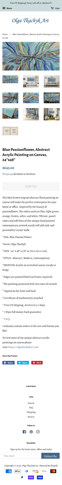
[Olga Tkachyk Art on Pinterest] (31, 432)
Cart (57, 8)
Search (31, 403)
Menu (9, 8)
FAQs (7, 319)
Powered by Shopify (48, 465)
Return (31, 416)
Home (5, 34)
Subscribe (50, 456)
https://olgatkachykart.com (23, 347)
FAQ (31, 407)
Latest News (31, 386)
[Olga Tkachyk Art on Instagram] (38, 432)
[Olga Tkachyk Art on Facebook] (24, 432)
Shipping (7, 174)
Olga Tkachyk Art (30, 465)
